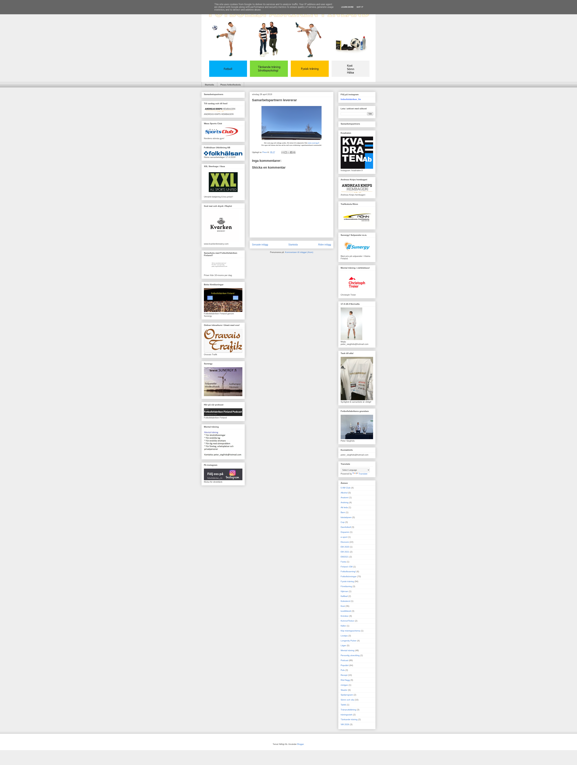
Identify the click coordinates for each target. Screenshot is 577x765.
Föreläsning (346, 586)
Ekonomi (345, 542)
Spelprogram (347, 695)
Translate (363, 474)
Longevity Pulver (348, 640)
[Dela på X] (288, 152)
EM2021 (345, 557)
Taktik (343, 704)
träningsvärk (346, 714)
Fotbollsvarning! (348, 571)
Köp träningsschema (350, 631)
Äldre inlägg (324, 244)
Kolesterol (345, 601)
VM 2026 (345, 724)
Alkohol (344, 492)
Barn (343, 512)
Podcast (344, 660)
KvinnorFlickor (347, 621)
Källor (343, 626)
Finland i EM (347, 566)
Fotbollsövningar (348, 576)
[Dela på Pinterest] (294, 152)
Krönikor (345, 616)
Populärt (345, 665)
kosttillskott (346, 611)
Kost (343, 606)
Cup (343, 522)
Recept (344, 675)
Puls (343, 670)
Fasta (343, 561)
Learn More (347, 7)
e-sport (344, 537)
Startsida (209, 84)
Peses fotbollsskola (230, 84)
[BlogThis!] (285, 152)
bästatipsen (346, 517)
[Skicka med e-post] (282, 152)
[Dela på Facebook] (291, 152)
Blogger (300, 744)
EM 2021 (345, 552)
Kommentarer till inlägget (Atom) (299, 252)
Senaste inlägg (260, 244)
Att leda (344, 507)
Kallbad (344, 596)
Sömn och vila (347, 700)
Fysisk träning (347, 581)
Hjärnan (344, 591)
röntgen (344, 685)
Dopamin (345, 532)
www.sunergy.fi (313, 143)
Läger (343, 645)
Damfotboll (346, 527)
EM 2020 (345, 547)
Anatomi (344, 497)
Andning (344, 502)
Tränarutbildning (348, 709)
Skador (344, 690)
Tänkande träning (349, 719)
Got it (360, 7)
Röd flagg (345, 680)
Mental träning (347, 650)
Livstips (344, 635)
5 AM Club (345, 487)
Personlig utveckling (350, 655)
